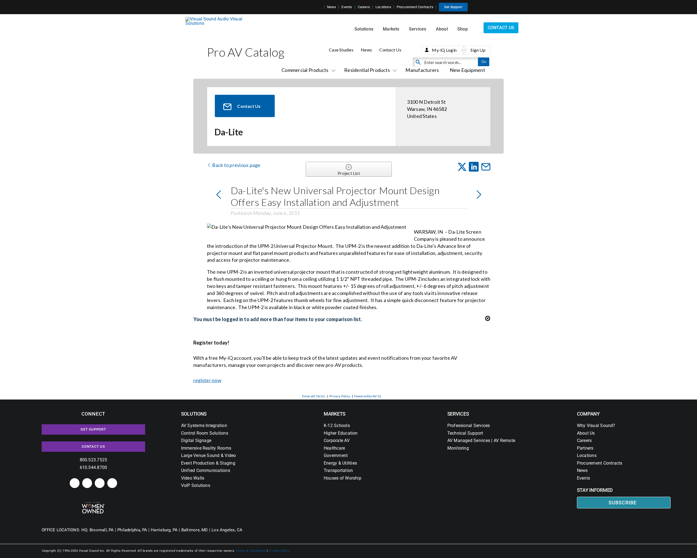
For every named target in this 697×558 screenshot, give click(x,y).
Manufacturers (422, 70)
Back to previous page (235, 165)
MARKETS (335, 414)
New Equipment (467, 70)
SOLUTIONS (194, 414)
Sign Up (477, 50)
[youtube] (112, 483)
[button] (320, 7)
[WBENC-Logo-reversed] (93, 503)
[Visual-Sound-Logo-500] (216, 19)
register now (207, 380)
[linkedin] (75, 483)
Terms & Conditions (251, 551)
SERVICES (458, 414)
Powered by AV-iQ (367, 396)
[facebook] (87, 483)
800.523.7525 (93, 459)
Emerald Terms (314, 396)
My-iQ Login (444, 50)
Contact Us (390, 49)
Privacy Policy (339, 396)
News (366, 49)
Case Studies (341, 49)
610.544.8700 (93, 467)
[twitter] (100, 483)
